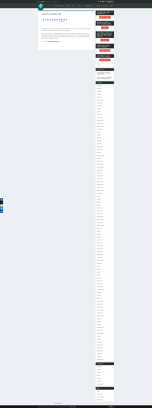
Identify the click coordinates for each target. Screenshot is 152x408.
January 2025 (99, 117)
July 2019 (99, 196)
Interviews (99, 372)
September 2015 (100, 315)
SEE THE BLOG (105, 60)
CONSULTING (98, 5)
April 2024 (99, 140)
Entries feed (99, 394)
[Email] (1, 205)
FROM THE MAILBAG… (104, 78)
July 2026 (99, 88)
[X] (1, 202)
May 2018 (99, 237)
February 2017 (100, 280)
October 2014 (99, 330)
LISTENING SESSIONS (88, 5)
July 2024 (99, 132)
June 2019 (99, 199)
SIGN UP (104, 28)
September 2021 (100, 167)
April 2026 (99, 94)
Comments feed (100, 396)
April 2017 (99, 275)
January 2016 (99, 304)
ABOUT (111, 5)
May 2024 (99, 138)
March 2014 (99, 342)
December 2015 (100, 307)
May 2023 (99, 152)
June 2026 (99, 91)
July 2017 (99, 266)
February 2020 (100, 175)
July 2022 (99, 158)
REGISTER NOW (104, 17)
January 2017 (99, 283)
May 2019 (99, 202)
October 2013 (99, 353)
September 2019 (100, 190)
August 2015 (99, 318)
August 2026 (99, 85)
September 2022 (100, 155)
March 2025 (99, 114)
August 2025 (99, 105)
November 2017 (100, 254)
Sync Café (68, 5)
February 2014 (100, 345)
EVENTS (73, 5)
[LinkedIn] (1, 208)
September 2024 (100, 126)
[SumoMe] (1, 211)
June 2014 (99, 339)
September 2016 (100, 289)
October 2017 (99, 257)
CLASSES (79, 5)
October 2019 (99, 187)
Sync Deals (99, 381)
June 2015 (99, 324)
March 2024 (99, 143)
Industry (98, 369)
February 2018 (100, 245)
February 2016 (100, 301)
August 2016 (99, 292)
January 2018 (99, 248)
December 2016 (100, 286)
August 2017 (99, 263)
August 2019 (99, 193)
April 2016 (99, 298)
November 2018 (100, 219)
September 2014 (100, 333)
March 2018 (99, 242)
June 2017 (99, 269)
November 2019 (100, 184)
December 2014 (100, 327)
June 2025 (99, 108)
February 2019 (100, 210)
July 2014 (99, 336)
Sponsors (99, 378)
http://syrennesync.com (53, 41)
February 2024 (100, 146)
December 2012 (100, 359)
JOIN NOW (105, 40)
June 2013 (99, 356)
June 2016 (99, 295)
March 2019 (99, 208)
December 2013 (100, 350)
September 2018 (100, 225)
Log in (98, 391)
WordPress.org (100, 399)
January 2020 (99, 178)
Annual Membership (59, 5)
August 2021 (99, 170)
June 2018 (99, 234)
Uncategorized (100, 384)
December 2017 (100, 251)
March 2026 (99, 97)
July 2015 (99, 321)
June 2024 (99, 135)
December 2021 (100, 164)
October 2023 (99, 149)
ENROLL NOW (105, 50)
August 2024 (99, 129)
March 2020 (99, 172)
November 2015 (100, 310)
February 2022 (100, 161)
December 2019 (100, 181)
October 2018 (99, 222)
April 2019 (99, 205)
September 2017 (100, 260)
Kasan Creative (73, 406)
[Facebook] (1, 199)
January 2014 (99, 347)
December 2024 (100, 120)
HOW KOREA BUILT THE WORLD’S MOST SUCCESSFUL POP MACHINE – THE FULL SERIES (104, 73)
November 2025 (100, 100)
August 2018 (99, 228)
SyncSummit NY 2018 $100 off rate (52, 1)
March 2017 (99, 277)
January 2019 (99, 213)
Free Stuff (105, 5)
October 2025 (99, 102)
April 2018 (99, 240)
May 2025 (99, 111)
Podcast (98, 375)
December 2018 (100, 216)
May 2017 (99, 272)
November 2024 (100, 123)
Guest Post (99, 366)
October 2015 (99, 312)
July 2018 (99, 231)
